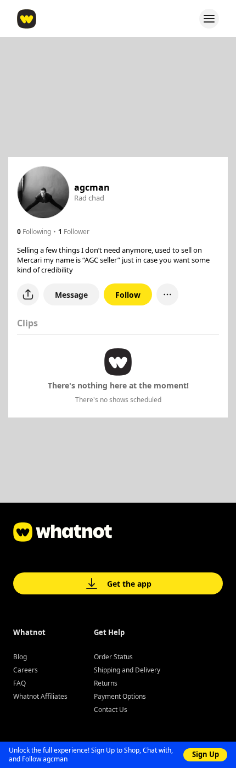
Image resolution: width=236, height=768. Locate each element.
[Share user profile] (28, 294)
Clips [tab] (27, 323)
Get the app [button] (129, 583)
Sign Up (205, 754)
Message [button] (71, 295)
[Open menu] (209, 19)
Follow (128, 295)
